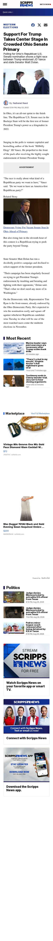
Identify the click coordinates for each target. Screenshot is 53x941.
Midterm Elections (10, 26)
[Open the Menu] (4, 4)
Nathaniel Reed (20, 103)
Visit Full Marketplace (40, 413)
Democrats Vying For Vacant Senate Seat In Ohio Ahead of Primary (26, 229)
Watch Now (45, 4)
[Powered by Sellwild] (45, 578)
